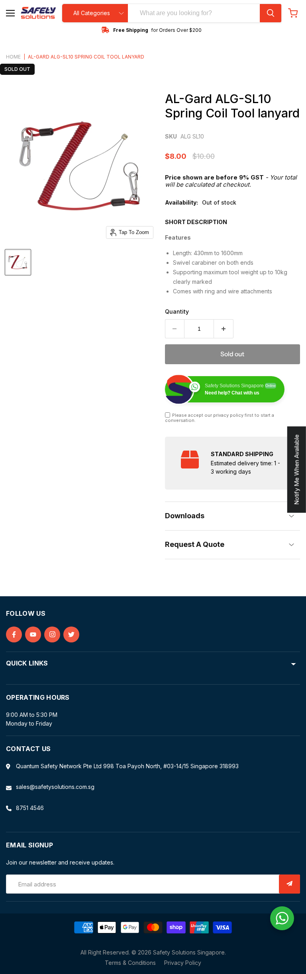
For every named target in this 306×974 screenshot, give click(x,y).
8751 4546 (30, 807)
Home (13, 57)
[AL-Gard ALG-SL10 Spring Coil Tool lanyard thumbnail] (18, 262)
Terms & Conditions (130, 962)
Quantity (177, 311)
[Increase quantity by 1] (223, 328)
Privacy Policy (182, 962)
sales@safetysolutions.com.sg (55, 786)
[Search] (270, 13)
